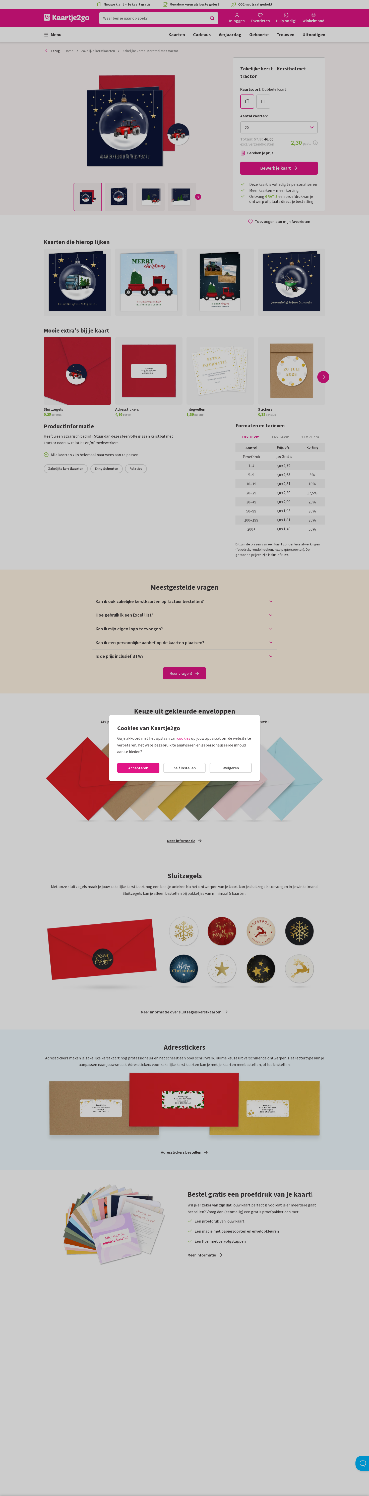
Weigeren (231, 767)
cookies (183, 738)
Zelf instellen (184, 767)
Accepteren (138, 767)
